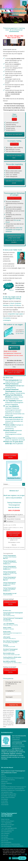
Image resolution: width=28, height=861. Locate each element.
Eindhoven (18, 305)
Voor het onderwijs (6, 826)
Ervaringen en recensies (8, 628)
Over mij (3, 776)
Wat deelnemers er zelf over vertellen (14, 342)
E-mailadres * (10, 691)
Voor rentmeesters (6, 842)
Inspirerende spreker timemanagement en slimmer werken (12, 633)
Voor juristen (4, 837)
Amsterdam (18, 303)
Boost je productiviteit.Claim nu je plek (14, 534)
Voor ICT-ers (4, 840)
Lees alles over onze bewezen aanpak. (14, 182)
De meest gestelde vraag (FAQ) (11, 641)
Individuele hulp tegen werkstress (14, 167)
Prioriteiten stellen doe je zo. (9, 637)
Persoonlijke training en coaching (10, 624)
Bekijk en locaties (14, 542)
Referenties (4, 781)
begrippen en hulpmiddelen (10, 649)
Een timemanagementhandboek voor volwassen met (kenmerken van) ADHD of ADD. (14, 420)
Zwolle (11, 305)
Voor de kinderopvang (7, 839)
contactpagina (7, 320)
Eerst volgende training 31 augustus (13, 381)
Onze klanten (4, 804)
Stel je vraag (14, 348)
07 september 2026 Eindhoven (10, 562)
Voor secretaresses (6, 832)
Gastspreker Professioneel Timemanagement (13, 787)
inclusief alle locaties (9, 594)
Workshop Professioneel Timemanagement (13, 790)
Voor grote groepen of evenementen (14, 198)
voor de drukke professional (12, 658)
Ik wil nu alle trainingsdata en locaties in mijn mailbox (14, 372)
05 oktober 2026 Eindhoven (9, 584)
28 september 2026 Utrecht (9, 578)
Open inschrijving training (14, 385)
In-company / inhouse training (15, 391)
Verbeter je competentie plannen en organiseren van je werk (15, 439)
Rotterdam (6, 305)
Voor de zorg (4, 835)
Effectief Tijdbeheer (6, 783)
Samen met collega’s (14, 144)
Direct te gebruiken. (14, 442)
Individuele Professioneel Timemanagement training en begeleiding (14, 402)
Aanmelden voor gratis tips (8, 796)
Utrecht (12, 303)
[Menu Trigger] (24, 3)
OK (10, 858)
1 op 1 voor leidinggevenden (9, 828)
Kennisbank (4, 799)
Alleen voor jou (5, 819)
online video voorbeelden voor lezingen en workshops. (14, 229)
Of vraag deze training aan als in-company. (14, 547)
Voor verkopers (5, 833)
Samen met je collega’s (7, 821)
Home (3, 774)
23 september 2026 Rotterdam (10, 568)
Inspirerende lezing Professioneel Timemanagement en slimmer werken (13, 433)
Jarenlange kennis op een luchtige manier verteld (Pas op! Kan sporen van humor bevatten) (14, 239)
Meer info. (14, 544)
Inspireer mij (13, 705)
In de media (4, 801)
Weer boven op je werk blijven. (14, 134)
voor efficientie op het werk (9, 645)
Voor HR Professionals (7, 830)
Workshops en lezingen (7, 824)
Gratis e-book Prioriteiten (8, 797)
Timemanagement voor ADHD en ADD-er (12, 662)
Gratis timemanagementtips (8, 794)
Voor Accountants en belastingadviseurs (12, 846)
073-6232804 (6, 318)
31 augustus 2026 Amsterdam (9, 557)
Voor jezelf (14, 119)
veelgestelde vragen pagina (15, 314)
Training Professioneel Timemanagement (12, 778)
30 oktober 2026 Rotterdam (9, 589)
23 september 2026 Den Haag (9, 573)
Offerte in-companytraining (10, 456)
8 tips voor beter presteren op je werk (11, 653)
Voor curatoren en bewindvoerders (10, 844)
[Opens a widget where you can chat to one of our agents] (22, 858)
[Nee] (26, 854)
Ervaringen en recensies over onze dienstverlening (14, 426)
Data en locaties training (8, 780)
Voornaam (9, 697)
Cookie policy (15, 858)
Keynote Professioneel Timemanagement (12, 788)
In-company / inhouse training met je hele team (14, 397)
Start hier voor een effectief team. (14, 156)
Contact (3, 785)
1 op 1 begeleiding (6, 823)
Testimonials (4, 803)
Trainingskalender (8, 553)
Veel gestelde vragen (7, 792)
